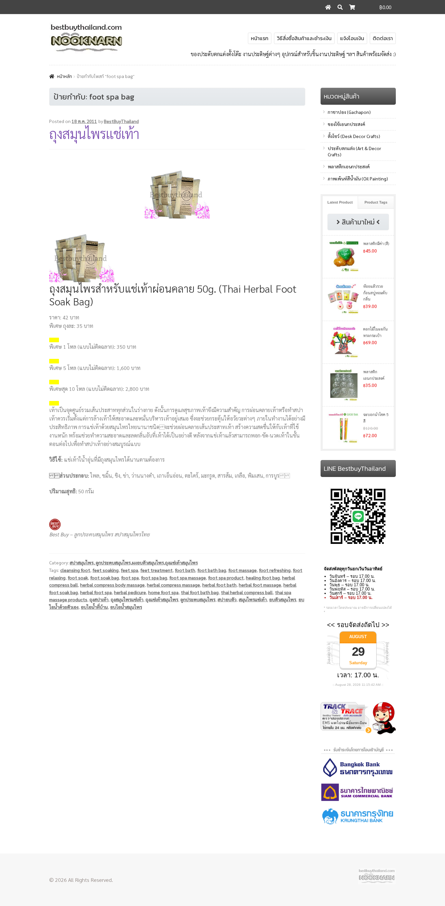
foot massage (242, 570)
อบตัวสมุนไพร (282, 599)
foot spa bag (154, 577)
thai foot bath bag (200, 592)
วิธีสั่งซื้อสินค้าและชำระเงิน (304, 38)
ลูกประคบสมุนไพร (197, 599)
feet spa (129, 570)
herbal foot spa (96, 592)
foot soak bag (104, 577)
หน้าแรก (259, 38)
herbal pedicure (130, 592)
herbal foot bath (219, 585)
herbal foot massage (260, 585)
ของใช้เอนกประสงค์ (346, 124)
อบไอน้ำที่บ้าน (94, 607)
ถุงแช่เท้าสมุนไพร (162, 599)
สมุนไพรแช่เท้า (253, 599)
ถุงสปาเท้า (99, 599)
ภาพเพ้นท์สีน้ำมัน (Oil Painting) (358, 178)
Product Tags (376, 202)
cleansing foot (75, 570)
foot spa (130, 577)
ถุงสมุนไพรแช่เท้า (94, 133)
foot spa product (226, 577)
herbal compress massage (173, 585)
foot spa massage (187, 577)
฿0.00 (385, 7)
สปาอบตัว (227, 599)
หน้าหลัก (64, 76)
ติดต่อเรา (383, 38)
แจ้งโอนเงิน (352, 38)
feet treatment (156, 570)
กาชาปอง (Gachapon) (349, 112)
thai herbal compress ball (247, 592)
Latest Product (340, 202)
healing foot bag (263, 577)
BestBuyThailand (121, 121)
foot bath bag (211, 570)
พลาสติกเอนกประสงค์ (349, 166)
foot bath (185, 570)
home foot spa (163, 592)
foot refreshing (275, 570)
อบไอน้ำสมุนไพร (126, 607)
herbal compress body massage (112, 585)
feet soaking (106, 570)
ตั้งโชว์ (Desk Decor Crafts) (354, 136)
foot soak (78, 577)
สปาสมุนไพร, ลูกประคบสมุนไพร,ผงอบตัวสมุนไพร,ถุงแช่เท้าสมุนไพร (134, 562)
